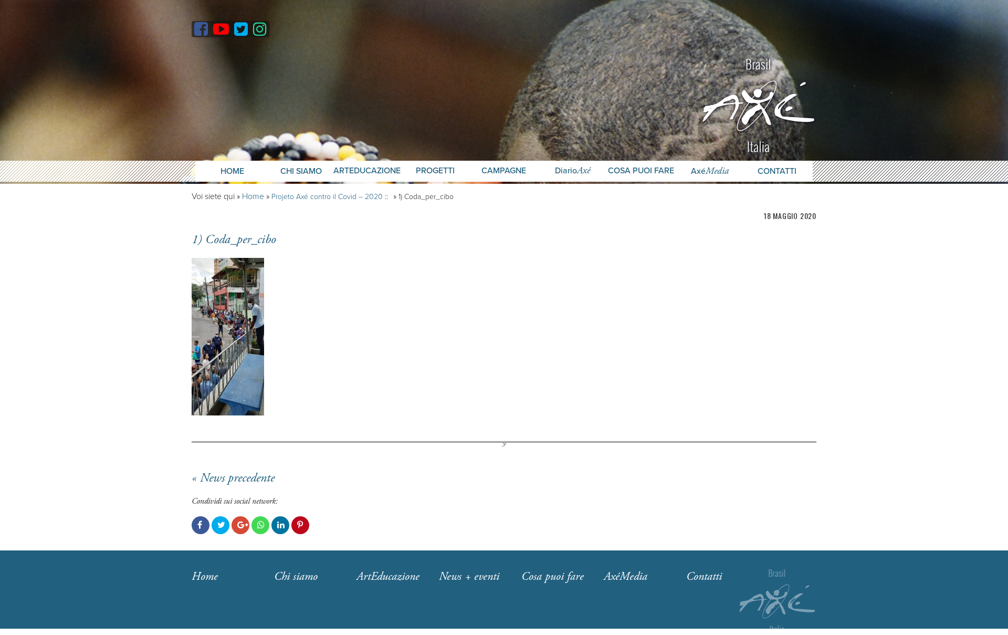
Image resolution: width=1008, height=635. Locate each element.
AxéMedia (625, 576)
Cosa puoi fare (641, 171)
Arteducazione (367, 171)
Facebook (200, 525)
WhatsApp (260, 525)
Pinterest (300, 525)
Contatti (777, 171)
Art (387, 576)
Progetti (435, 171)
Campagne (503, 171)
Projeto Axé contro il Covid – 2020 (327, 196)
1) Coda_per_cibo (234, 239)
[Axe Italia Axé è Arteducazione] (758, 104)
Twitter (220, 525)
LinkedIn (280, 525)
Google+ (240, 525)
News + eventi (469, 576)
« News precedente (233, 478)
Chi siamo (296, 576)
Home (232, 171)
